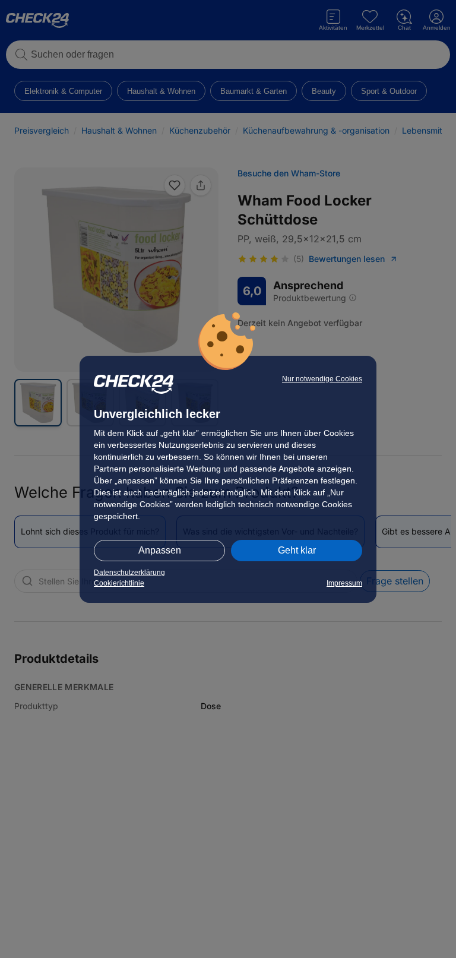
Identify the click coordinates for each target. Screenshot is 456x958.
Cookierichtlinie (119, 583)
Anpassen (159, 550)
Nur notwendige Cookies (322, 379)
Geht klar (297, 550)
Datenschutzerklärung (129, 572)
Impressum (344, 583)
